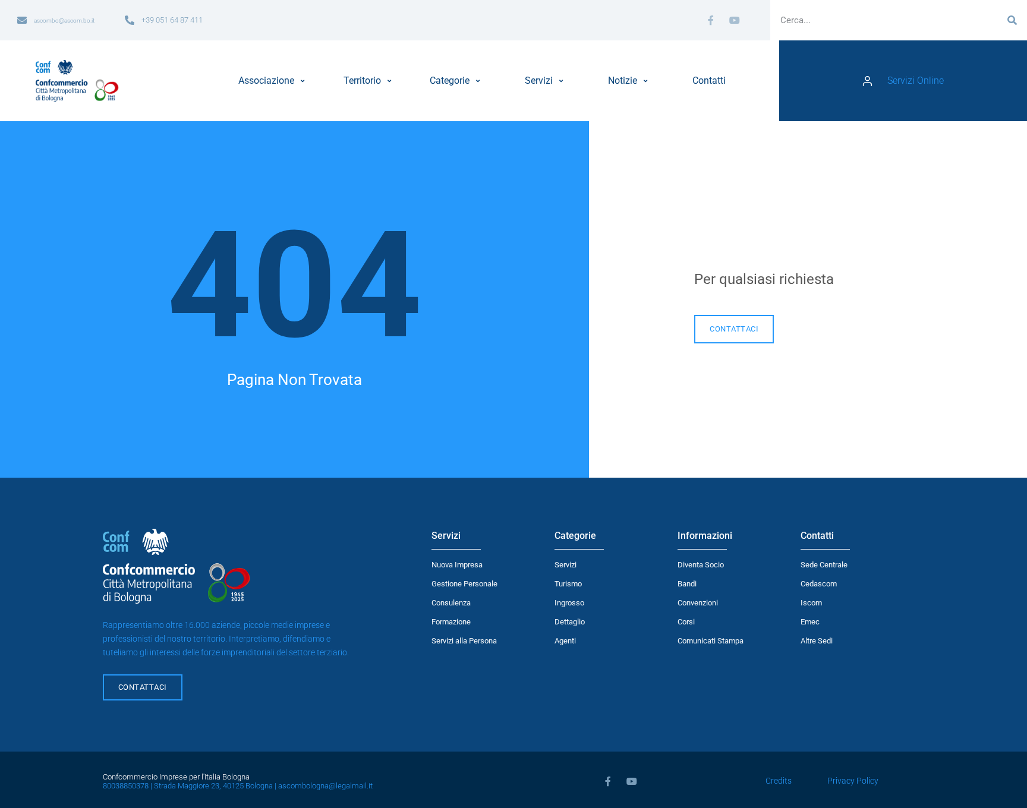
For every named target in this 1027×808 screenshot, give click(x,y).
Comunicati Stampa (711, 640)
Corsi (686, 621)
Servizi (565, 564)
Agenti (565, 640)
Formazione (451, 621)
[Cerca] (1012, 20)
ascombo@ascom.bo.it (64, 20)
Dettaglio (570, 621)
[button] (273, 81)
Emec (810, 621)
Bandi (687, 583)
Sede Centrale (824, 564)
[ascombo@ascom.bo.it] (22, 20)
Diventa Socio (701, 564)
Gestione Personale (464, 583)
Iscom (811, 602)
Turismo (568, 583)
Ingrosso (569, 602)
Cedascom (819, 583)
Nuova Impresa (457, 564)
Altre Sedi (817, 640)
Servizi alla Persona (464, 640)
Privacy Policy (852, 781)
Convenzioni (698, 602)
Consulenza (451, 602)
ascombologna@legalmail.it (325, 785)
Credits (778, 781)
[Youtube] (734, 20)
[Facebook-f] (711, 20)
